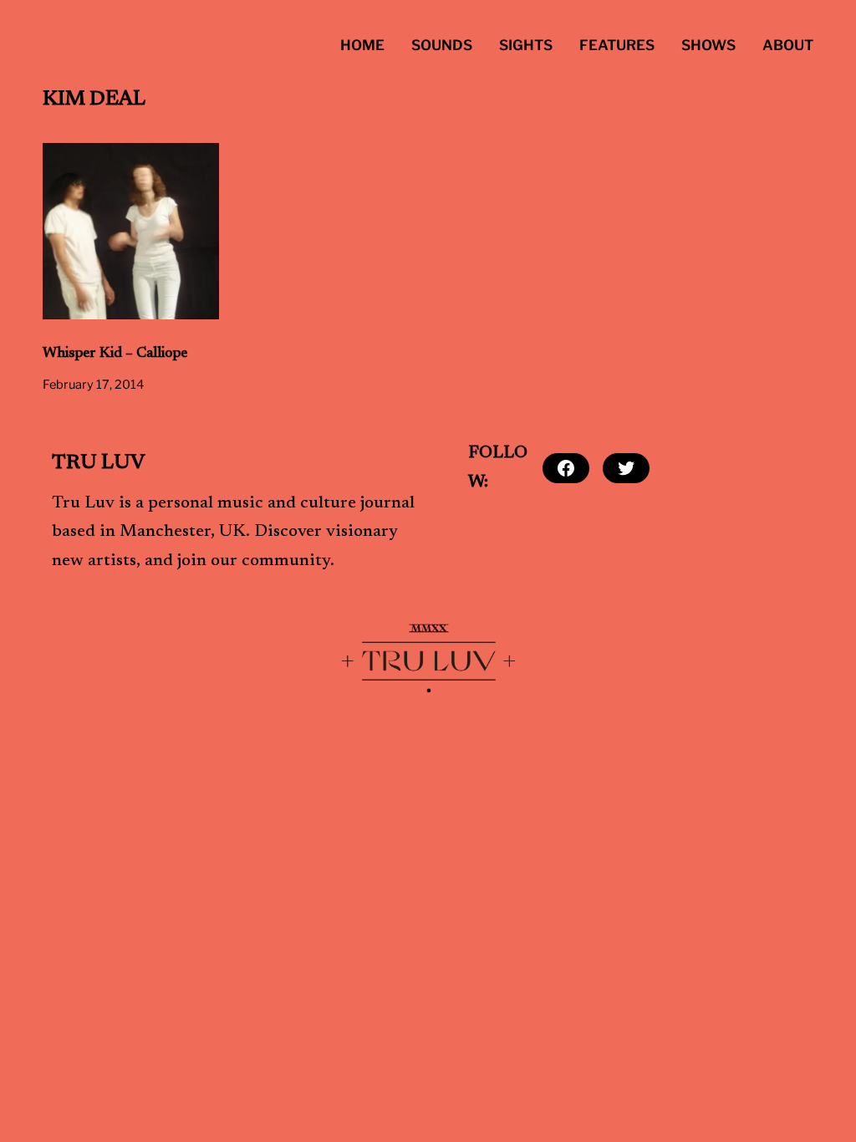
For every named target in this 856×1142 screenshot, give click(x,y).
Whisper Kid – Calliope (115, 353)
